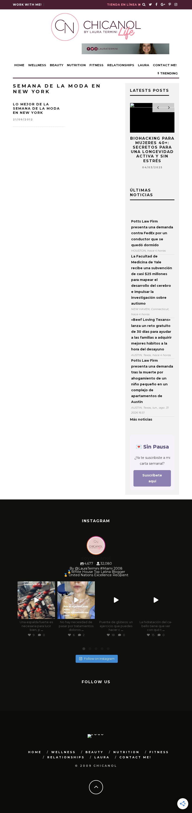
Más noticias (141, 419)
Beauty (56, 65)
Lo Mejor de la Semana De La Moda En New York (36, 108)
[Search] (144, 4)
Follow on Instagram (99, 658)
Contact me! (165, 65)
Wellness (37, 65)
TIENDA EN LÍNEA (122, 4)
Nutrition (76, 65)
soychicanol (36, 585)
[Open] (36, 600)
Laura (143, 65)
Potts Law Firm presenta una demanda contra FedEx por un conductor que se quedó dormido (152, 233)
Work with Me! (27, 4)
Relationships (120, 65)
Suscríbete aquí (152, 478)
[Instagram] (50, 614)
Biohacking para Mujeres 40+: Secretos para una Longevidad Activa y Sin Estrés (152, 149)
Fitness (96, 65)
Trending (168, 73)
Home (19, 65)
